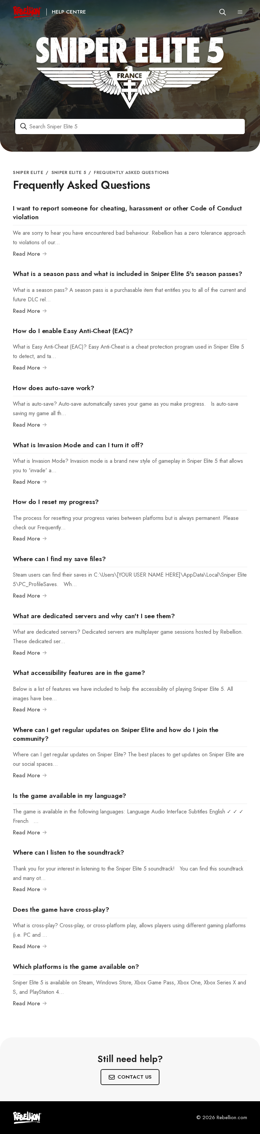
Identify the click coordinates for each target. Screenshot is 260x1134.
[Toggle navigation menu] (240, 12)
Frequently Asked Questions (131, 172)
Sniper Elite (28, 172)
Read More (27, 254)
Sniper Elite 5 (68, 172)
